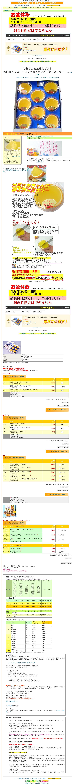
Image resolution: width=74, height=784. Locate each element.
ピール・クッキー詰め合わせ (51, 77)
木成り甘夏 (49, 7)
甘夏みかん (42, 7)
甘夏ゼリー (7, 7)
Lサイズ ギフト (29, 77)
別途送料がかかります (12, 701)
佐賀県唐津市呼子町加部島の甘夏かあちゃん (37, 783)
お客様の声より (40, 162)
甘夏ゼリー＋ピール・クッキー (30, 7)
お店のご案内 (41, 5)
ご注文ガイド (33, 5)
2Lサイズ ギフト (38, 77)
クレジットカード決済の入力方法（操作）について (21, 662)
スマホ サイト (51, 5)
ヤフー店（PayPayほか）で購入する (14, 376)
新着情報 (20, 5)
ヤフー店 (58, 5)
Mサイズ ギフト (20, 77)
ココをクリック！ (37, 55)
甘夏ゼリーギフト (16, 7)
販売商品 (26, 5)
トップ (15, 5)
